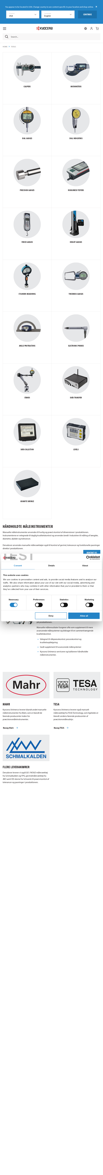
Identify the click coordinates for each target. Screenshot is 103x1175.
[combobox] (22, 14)
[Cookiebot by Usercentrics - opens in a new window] (88, 558)
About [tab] (85, 565)
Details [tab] (51, 565)
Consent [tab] (18, 565)
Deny (51, 616)
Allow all (84, 616)
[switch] (39, 605)
